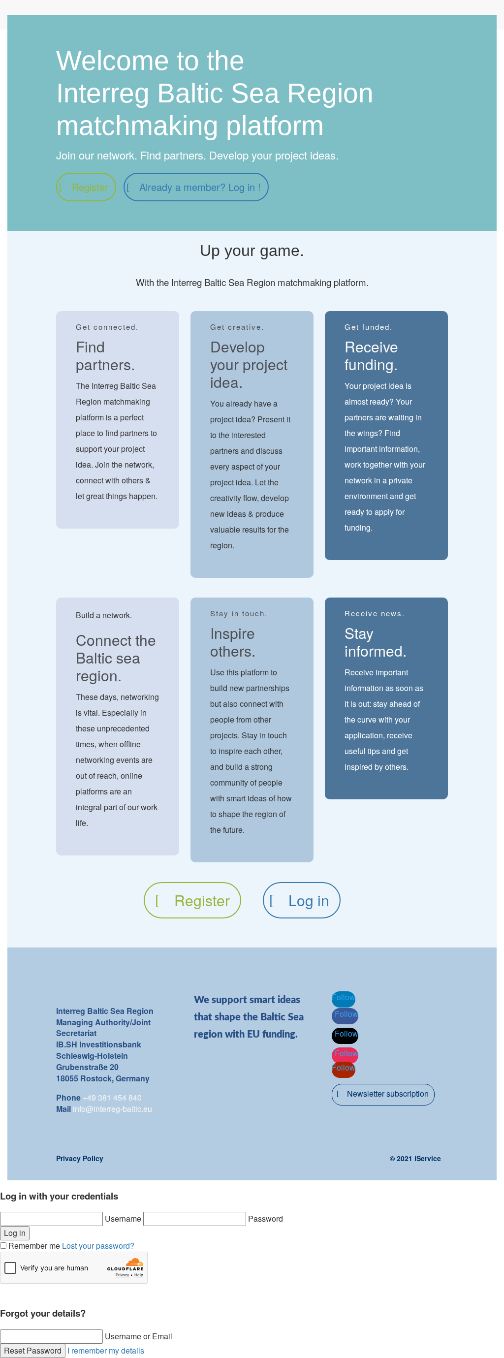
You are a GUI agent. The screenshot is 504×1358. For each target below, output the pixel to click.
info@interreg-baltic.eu (112, 1108)
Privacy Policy (79, 1158)
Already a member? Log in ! (200, 187)
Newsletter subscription (388, 1093)
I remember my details (105, 1350)
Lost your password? (98, 1245)
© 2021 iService (415, 1158)
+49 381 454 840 (112, 1097)
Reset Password (33, 1350)
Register (90, 187)
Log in (308, 900)
